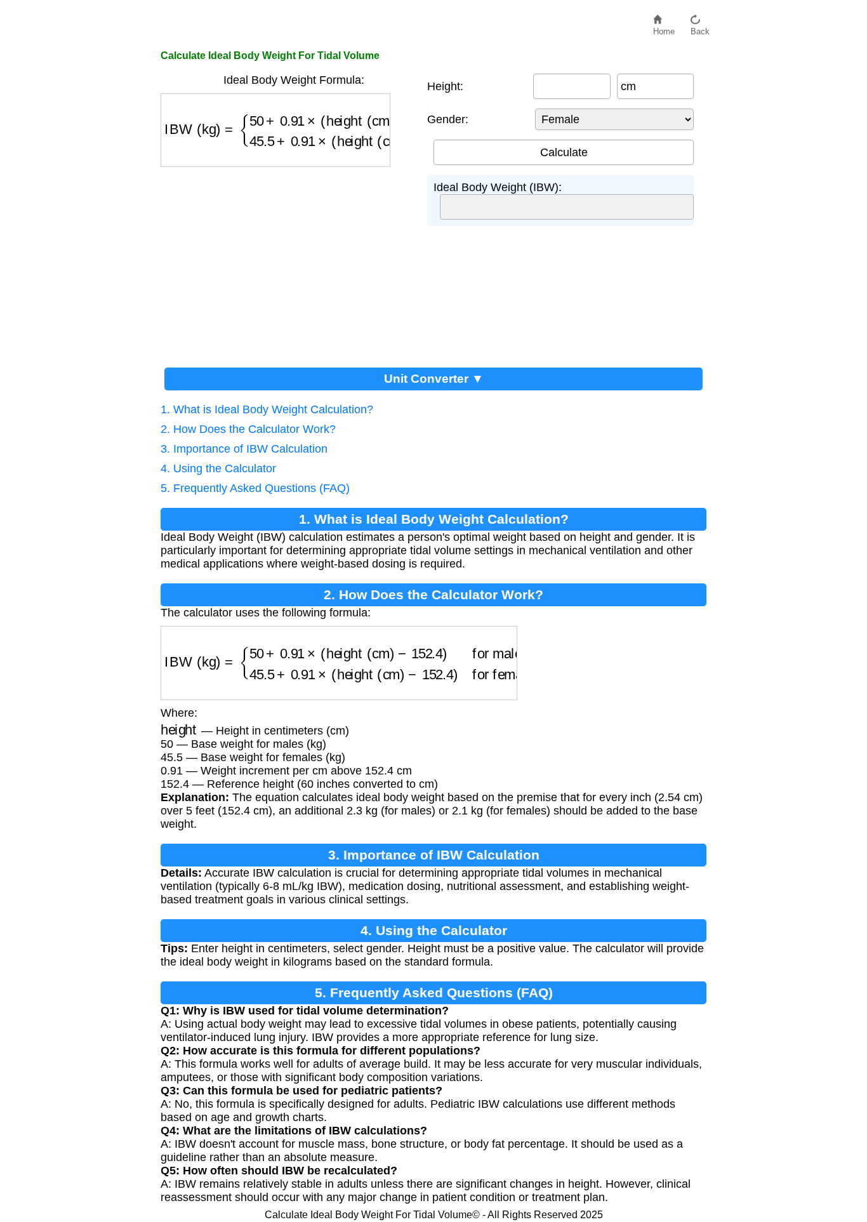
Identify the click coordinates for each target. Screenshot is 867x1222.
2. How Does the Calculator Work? (248, 429)
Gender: (447, 119)
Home (664, 28)
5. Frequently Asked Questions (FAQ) (255, 488)
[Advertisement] (287, 262)
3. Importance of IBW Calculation (244, 448)
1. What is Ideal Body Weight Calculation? (267, 409)
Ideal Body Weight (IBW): (498, 187)
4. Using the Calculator (218, 468)
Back (700, 28)
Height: (445, 86)
